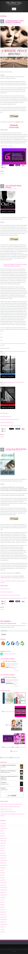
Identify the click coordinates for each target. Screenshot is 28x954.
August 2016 (3, 843)
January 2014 (3, 914)
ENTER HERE (14, 127)
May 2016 (2, 848)
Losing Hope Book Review (15, 449)
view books (16, 670)
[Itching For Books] (14, 156)
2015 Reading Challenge (9, 677)
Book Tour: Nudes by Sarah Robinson (8, 811)
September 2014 (3, 894)
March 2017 (2, 835)
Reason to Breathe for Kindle (10, 351)
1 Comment (15, 188)
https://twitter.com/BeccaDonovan (7, 422)
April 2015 (2, 877)
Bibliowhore (5, 188)
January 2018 (3, 823)
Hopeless (6, 550)
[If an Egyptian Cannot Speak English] (21, 766)
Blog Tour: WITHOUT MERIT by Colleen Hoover (10, 806)
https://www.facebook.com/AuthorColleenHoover (10, 595)
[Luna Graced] (21, 783)
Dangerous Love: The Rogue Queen (8, 770)
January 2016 (3, 858)
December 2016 (3, 838)
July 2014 (2, 899)
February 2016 (3, 855)
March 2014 (2, 909)
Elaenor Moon (4, 779)
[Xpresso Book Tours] (8, 698)
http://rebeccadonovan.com (5, 416)
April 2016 (2, 850)
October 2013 (3, 921)
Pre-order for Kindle (7, 580)
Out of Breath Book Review (13, 186)
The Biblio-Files (14, 3)
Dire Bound (3, 788)
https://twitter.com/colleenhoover (6, 592)
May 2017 (2, 830)
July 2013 (2, 929)
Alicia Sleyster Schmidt (6, 772)
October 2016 (3, 840)
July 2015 (2, 870)
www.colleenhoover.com (5, 588)
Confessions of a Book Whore (11, 663)
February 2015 (3, 882)
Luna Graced (3, 782)
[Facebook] (15, 946)
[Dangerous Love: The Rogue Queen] (21, 772)
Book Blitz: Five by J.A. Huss (6, 809)
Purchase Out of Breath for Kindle (7, 343)
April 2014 (2, 907)
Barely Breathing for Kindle (9, 382)
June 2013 (2, 931)
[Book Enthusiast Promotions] (8, 712)
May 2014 (2, 904)
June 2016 (2, 845)
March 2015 (2, 880)
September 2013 (3, 924)
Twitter (6, 145)
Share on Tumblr (17, 165)
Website (2, 145)
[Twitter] (13, 946)
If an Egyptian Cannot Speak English (8, 765)
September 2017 (3, 828)
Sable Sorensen (4, 789)
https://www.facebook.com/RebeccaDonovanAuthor (10, 425)
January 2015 (3, 885)
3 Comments (20, 450)
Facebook (11, 145)
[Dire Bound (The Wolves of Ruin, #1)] (21, 789)
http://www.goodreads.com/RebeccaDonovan (9, 419)
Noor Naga (4, 766)
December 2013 (3, 917)
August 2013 (3, 926)
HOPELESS (2, 576)
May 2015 (2, 875)
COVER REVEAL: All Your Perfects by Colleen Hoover (11, 804)
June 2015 (2, 872)
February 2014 (3, 912)
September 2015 (3, 865)
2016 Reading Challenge (9, 661)
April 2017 (2, 833)
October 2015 (3, 862)
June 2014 (2, 902)
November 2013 (3, 919)
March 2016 (2, 853)
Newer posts (24, 623)
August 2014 (3, 897)
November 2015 (3, 860)
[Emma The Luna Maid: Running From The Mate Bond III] (21, 777)
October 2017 (3, 826)
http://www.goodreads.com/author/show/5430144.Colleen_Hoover (13, 598)
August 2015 (3, 867)
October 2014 (3, 892)
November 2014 (3, 889)
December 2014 (3, 887)
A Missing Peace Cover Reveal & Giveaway (14, 21)
